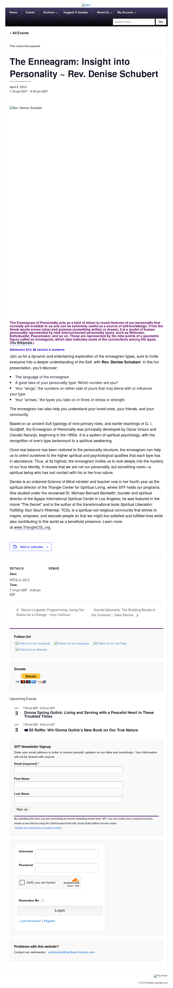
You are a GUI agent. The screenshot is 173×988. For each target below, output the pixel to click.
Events (30, 12)
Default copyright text (156, 982)
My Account (125, 12)
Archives (49, 12)
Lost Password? (30, 921)
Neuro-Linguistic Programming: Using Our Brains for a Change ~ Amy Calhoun (50, 612)
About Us (103, 12)
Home (13, 12)
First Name (22, 778)
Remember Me (29, 900)
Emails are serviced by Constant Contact (38, 828)
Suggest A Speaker (75, 12)
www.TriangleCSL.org (32, 527)
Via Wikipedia (21, 342)
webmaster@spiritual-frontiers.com (71, 952)
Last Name (21, 793)
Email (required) (26, 763)
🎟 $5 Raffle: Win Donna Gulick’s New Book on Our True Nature (81, 730)
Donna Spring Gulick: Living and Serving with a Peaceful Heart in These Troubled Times (89, 715)
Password (26, 865)
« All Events (19, 32)
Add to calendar (31, 547)
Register (49, 921)
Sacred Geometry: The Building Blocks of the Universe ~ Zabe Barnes (123, 612)
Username (26, 851)
